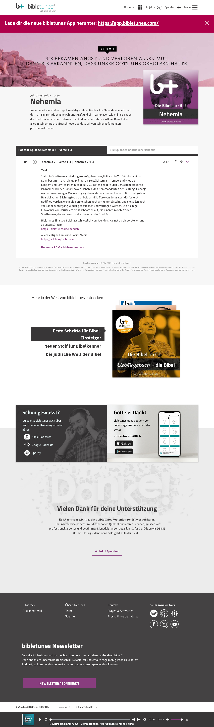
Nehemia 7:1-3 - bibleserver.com (62, 247)
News (131, 723)
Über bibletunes (75, 605)
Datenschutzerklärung (86, 707)
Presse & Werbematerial (123, 616)
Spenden (70, 616)
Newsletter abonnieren (59, 683)
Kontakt (113, 605)
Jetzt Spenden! (109, 551)
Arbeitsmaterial (32, 610)
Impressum (64, 707)
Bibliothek (29, 605)
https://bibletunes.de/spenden (60, 229)
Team (68, 610)
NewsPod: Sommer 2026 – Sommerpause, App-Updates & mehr (87, 723)
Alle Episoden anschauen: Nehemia (132, 150)
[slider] (89, 719)
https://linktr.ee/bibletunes (57, 239)
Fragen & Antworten (121, 610)
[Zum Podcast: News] (28, 724)
